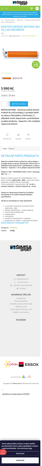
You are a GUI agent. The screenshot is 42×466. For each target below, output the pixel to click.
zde (30, 448)
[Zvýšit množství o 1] (9, 102)
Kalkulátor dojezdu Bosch (21, 312)
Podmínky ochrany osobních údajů (21, 304)
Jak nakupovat (21, 298)
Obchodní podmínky (21, 301)
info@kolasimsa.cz (23, 279)
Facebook (22, 288)
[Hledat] (2, 8)
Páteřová (13, 228)
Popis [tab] (5, 148)
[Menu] (37, 8)
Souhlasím (20, 460)
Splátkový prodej (21, 307)
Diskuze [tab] (11, 148)
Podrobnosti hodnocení (28, 36)
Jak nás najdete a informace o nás (21, 309)
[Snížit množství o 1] (9, 105)
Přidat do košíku (20, 104)
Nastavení (20, 453)
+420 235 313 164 (22, 282)
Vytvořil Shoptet (16, 377)
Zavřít (13, 131)
